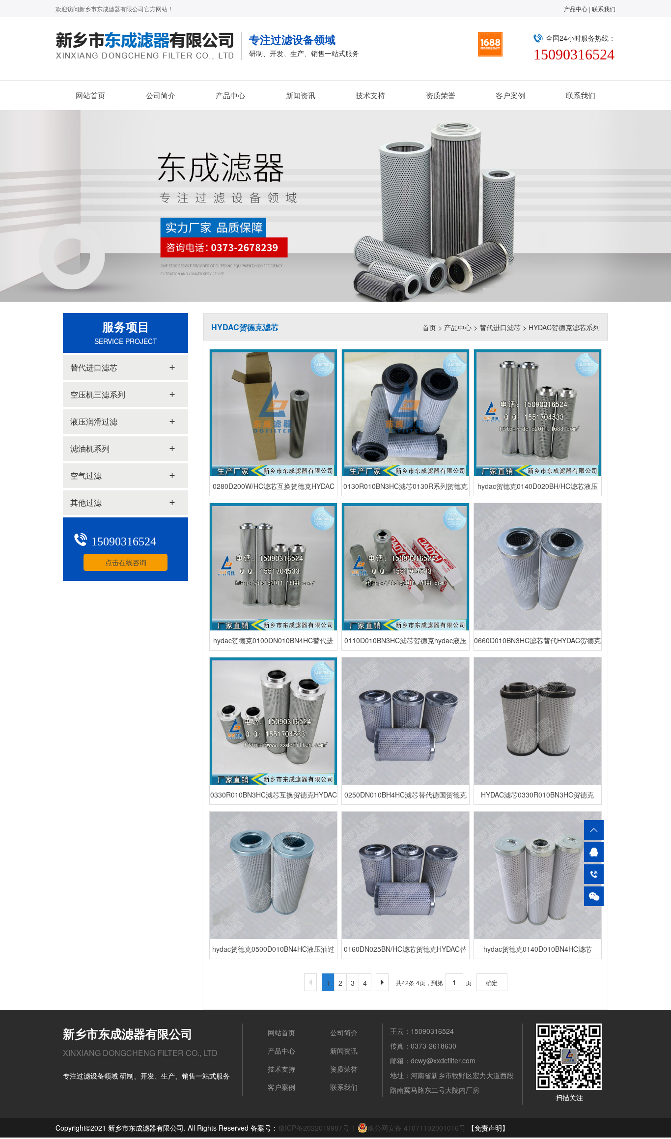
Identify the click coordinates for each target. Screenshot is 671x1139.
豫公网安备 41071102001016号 (416, 1128)
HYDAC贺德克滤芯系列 (564, 327)
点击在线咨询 (125, 562)
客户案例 (510, 95)
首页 (429, 327)
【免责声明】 (488, 1128)
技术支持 (370, 95)
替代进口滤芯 (500, 327)
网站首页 (90, 95)
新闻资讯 (300, 95)
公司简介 (160, 95)
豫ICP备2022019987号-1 (317, 1128)
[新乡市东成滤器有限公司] (149, 46)
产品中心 (575, 8)
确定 (492, 982)
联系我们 (603, 8)
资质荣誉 (440, 95)
